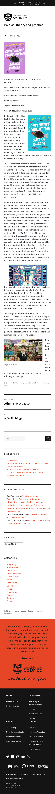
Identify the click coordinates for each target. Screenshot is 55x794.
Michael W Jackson (15, 383)
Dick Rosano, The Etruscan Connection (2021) (27, 463)
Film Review (12, 576)
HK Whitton (12, 502)
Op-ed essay (12, 586)
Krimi (9, 579)
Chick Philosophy (14, 573)
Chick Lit (7, 386)
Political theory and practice (23, 25)
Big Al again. (12, 460)
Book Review (43, 383)
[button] (28, 658)
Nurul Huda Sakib (15, 508)
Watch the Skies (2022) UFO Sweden (23, 469)
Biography (11, 564)
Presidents (12, 592)
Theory (10, 601)
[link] (14, 3)
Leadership (12, 583)
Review (10, 595)
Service (10, 598)
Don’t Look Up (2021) (16, 466)
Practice (11, 589)
